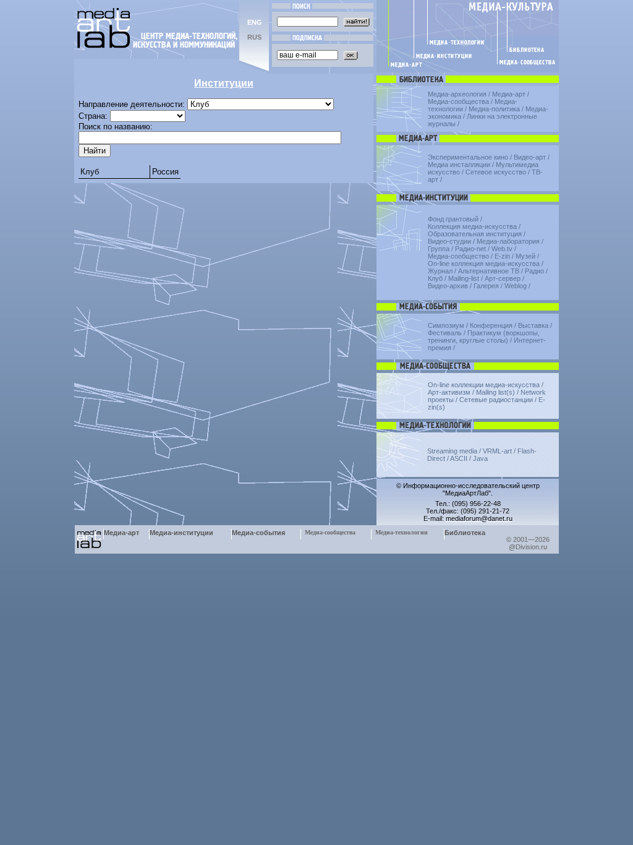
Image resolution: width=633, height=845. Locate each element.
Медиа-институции (181, 532)
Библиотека (464, 532)
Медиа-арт (508, 94)
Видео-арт (530, 157)
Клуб (89, 171)
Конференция (491, 325)
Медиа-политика (494, 109)
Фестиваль (445, 333)
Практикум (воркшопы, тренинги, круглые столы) (484, 336)
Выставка (533, 325)
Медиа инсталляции (459, 164)
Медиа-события (258, 532)
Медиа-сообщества (458, 101)
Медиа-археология (457, 94)
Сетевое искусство (495, 172)
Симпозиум (446, 325)
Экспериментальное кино (468, 157)
